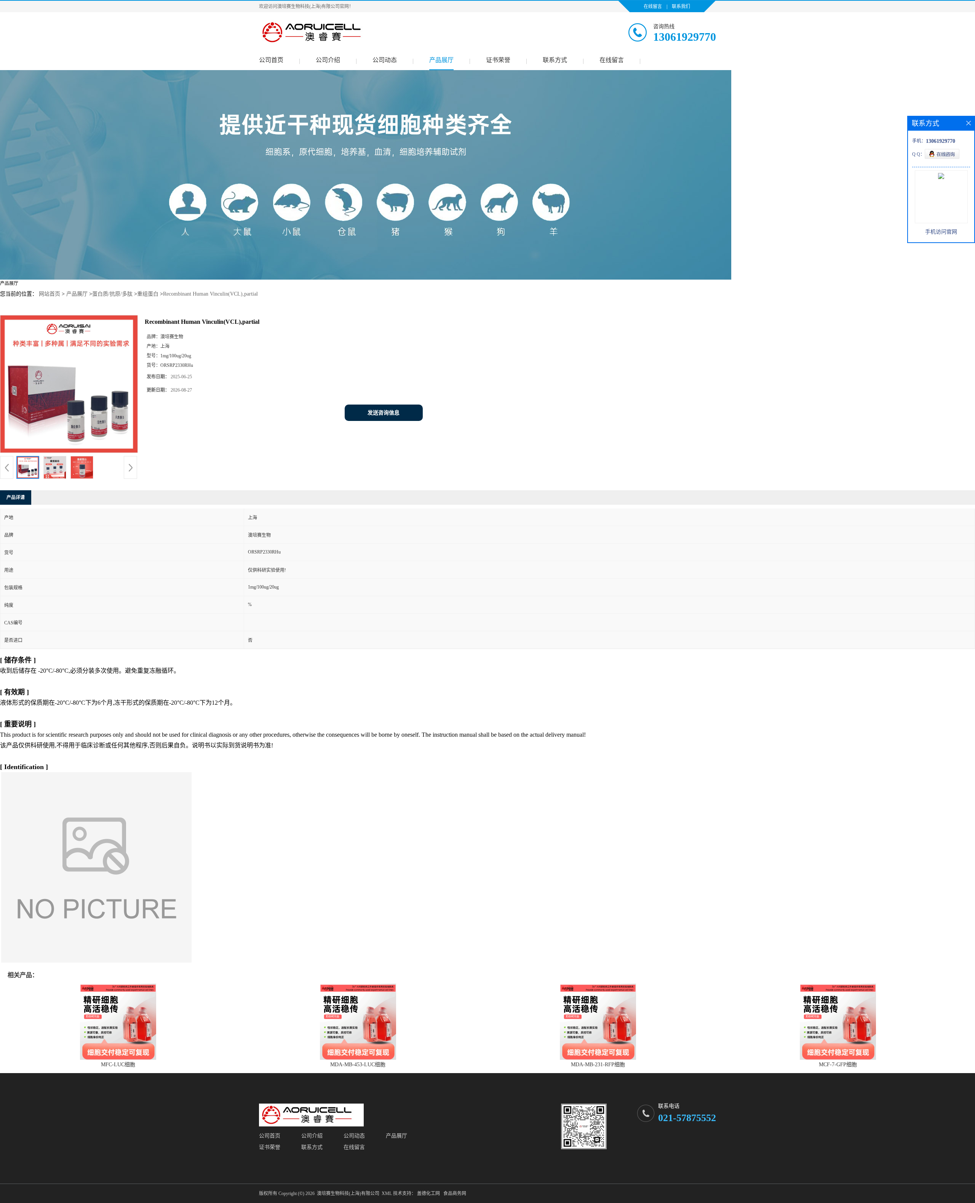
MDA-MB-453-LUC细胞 (357, 1064)
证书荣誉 (498, 60)
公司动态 (384, 60)
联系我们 (681, 6)
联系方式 (555, 60)
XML (387, 1193)
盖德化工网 (428, 1193)
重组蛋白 (147, 294)
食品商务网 (454, 1193)
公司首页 (271, 60)
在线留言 (653, 6)
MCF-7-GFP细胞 (838, 1064)
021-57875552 (687, 1117)
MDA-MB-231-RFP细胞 (598, 1064)
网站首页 (49, 294)
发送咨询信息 (384, 413)
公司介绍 (328, 60)
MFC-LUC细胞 (118, 1064)
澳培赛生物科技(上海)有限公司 (348, 1193)
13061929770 (684, 36)
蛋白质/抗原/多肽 (112, 294)
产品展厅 (441, 60)
